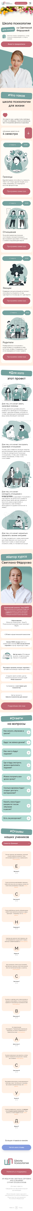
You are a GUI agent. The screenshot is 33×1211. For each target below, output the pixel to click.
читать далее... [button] (17, 859)
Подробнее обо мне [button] (16, 706)
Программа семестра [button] (16, 191)
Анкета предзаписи (21, 3)
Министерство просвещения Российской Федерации (17, 1198)
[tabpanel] (16, 920)
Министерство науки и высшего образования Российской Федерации (16, 1194)
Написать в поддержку (16, 1172)
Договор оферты (16, 1186)
